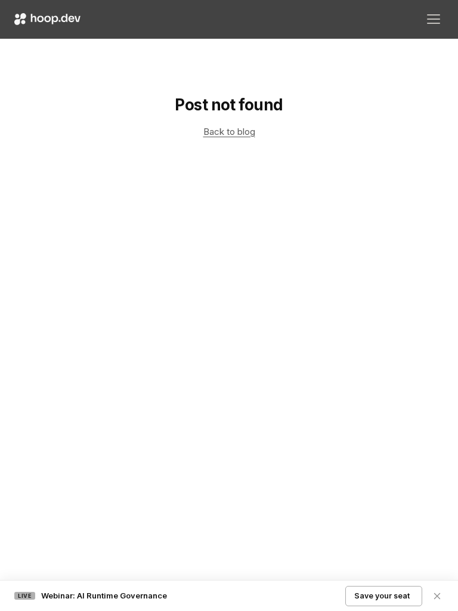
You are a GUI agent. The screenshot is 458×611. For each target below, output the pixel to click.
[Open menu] (433, 19)
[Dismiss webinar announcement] (437, 596)
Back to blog (229, 131)
